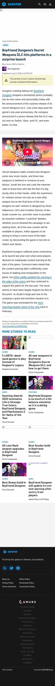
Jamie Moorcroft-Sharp (39, 499)
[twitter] (11, 568)
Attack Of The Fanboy (27, 618)
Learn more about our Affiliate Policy (14, 326)
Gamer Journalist (27, 637)
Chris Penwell (8, 422)
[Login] (50, 4)
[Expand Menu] (45, 4)
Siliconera (27, 625)
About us (6, 579)
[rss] (4, 568)
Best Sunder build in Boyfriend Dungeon (39, 448)
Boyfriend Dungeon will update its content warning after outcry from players (40, 489)
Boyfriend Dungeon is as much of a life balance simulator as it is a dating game (40, 402)
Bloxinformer (27, 659)
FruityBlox (27, 655)
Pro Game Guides (27, 607)
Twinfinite (27, 610)
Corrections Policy (27, 586)
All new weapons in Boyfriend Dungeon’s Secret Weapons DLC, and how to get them (40, 362)
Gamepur (27, 614)
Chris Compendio (36, 372)
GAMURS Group (47, 670)
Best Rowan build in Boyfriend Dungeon (14, 484)
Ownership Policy (26, 583)
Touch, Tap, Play (27, 651)
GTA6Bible (27, 663)
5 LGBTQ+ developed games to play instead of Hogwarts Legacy (14, 360)
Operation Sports (27, 644)
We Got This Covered (27, 629)
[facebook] (18, 568)
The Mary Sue (27, 648)
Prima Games (27, 622)
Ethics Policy (24, 579)
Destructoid (27, 633)
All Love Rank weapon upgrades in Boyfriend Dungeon (13, 450)
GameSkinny (27, 640)
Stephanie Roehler (10, 369)
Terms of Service (9, 586)
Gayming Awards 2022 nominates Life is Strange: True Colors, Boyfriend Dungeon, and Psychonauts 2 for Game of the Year (14, 407)
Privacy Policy (7, 583)
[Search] (39, 4)
